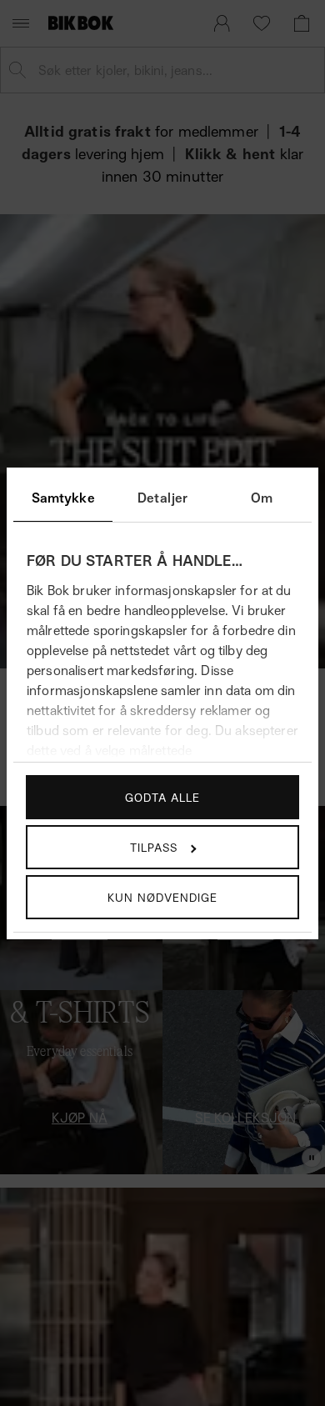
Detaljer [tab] (163, 497)
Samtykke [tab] (63, 497)
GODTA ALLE (162, 797)
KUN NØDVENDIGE (163, 897)
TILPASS (154, 847)
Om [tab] (261, 497)
